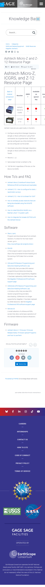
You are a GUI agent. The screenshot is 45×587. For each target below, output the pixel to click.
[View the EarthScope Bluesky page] (6, 412)
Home (8, 44)
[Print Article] (23, 357)
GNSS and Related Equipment (15, 46)
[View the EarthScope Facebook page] (13, 412)
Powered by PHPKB (11, 379)
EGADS (10, 248)
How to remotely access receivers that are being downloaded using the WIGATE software (21, 203)
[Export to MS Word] (12, 357)
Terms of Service (22, 471)
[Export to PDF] (17, 357)
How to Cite (22, 447)
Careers (22, 424)
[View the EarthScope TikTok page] (32, 412)
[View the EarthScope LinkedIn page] (19, 412)
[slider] (21, 350)
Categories (15, 44)
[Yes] (30, 344)
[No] (35, 344)
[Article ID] (6, 67)
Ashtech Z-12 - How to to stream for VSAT (21, 196)
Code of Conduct (22, 455)
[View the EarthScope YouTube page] (38, 412)
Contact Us (22, 440)
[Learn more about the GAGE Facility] (8, 3)
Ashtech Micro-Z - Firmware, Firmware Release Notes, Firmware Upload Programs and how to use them (22, 332)
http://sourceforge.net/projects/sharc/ (20, 244)
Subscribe (22, 364)
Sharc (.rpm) (12, 233)
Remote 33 (11, 309)
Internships (22, 432)
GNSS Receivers (31, 46)
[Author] (11, 67)
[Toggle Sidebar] (2, 5)
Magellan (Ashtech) (12, 48)
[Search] (34, 32)
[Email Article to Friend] (29, 357)
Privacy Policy (22, 463)
